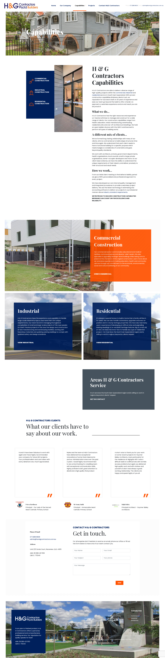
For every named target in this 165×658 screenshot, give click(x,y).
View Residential (104, 342)
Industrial (134, 618)
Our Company (65, 5)
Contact (87, 630)
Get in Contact (97, 399)
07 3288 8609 (134, 5)
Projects (91, 5)
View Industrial (26, 342)
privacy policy (104, 639)
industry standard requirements (115, 192)
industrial (129, 93)
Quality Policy (112, 620)
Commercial (135, 616)
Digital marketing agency (118, 639)
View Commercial (103, 274)
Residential (134, 620)
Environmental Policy (114, 616)
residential (96, 95)
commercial (120, 93)
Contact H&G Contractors (109, 5)
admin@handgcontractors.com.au (152, 5)
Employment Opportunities (93, 627)
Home (53, 5)
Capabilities (79, 5)
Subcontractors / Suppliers (93, 625)
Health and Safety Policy (116, 618)
